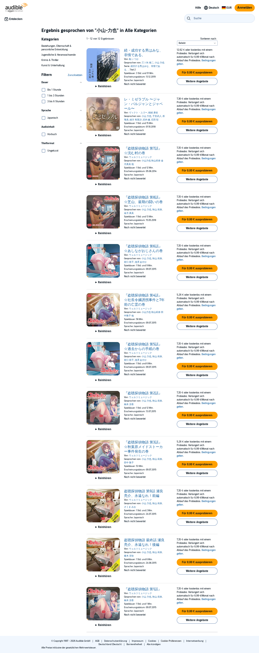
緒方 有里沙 (136, 119)
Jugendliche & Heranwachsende (58, 54)
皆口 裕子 (129, 262)
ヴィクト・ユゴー (138, 112)
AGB (97, 641)
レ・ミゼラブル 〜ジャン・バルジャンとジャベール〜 (143, 104)
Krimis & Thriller (49, 60)
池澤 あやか (141, 262)
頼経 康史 (153, 112)
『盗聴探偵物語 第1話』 (143, 589)
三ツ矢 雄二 (148, 62)
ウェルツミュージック (140, 157)
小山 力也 (159, 62)
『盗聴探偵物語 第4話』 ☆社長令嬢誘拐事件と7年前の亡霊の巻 (144, 300)
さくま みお (130, 507)
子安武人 (157, 116)
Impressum (138, 641)
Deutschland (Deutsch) (110, 644)
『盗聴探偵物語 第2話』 (143, 393)
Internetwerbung (195, 641)
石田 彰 (155, 119)
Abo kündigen (154, 644)
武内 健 (146, 119)
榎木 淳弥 (129, 555)
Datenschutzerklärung (116, 641)
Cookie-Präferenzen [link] (171, 641)
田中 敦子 (129, 462)
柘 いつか (134, 59)
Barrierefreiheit (135, 644)
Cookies (152, 641)
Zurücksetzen (75, 75)
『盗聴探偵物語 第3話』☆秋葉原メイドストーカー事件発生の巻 (143, 447)
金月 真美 (129, 213)
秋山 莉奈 (157, 209)
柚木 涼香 (129, 404)
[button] (61, 82)
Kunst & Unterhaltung (52, 65)
